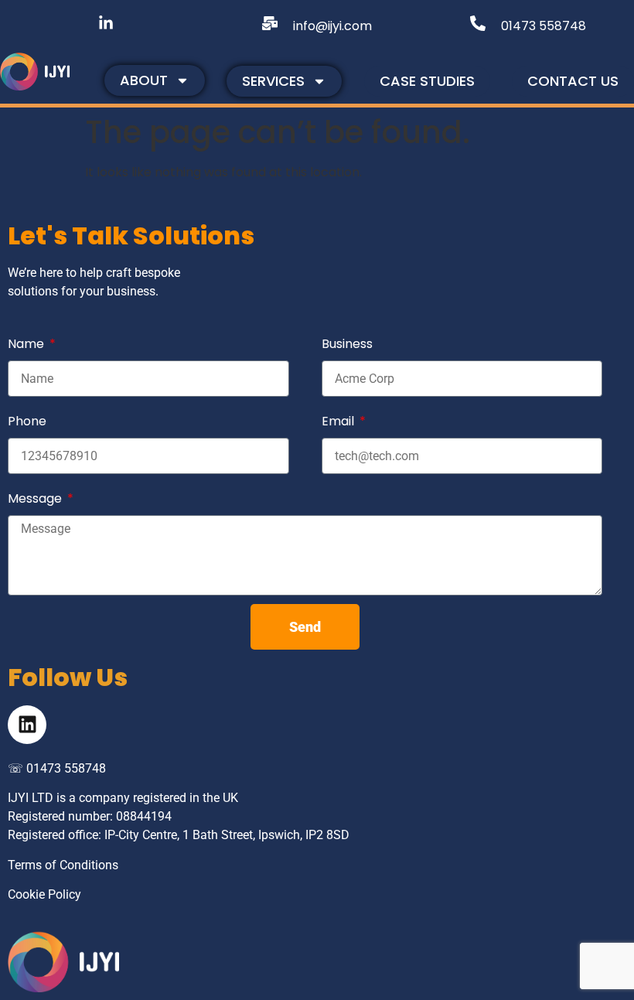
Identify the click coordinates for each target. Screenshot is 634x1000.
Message (36, 498)
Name (27, 344)
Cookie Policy (44, 894)
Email (339, 421)
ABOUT (144, 80)
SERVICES (273, 80)
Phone (27, 421)
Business (347, 344)
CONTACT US (573, 80)
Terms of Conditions (63, 865)
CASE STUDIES (427, 80)
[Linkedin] (27, 724)
